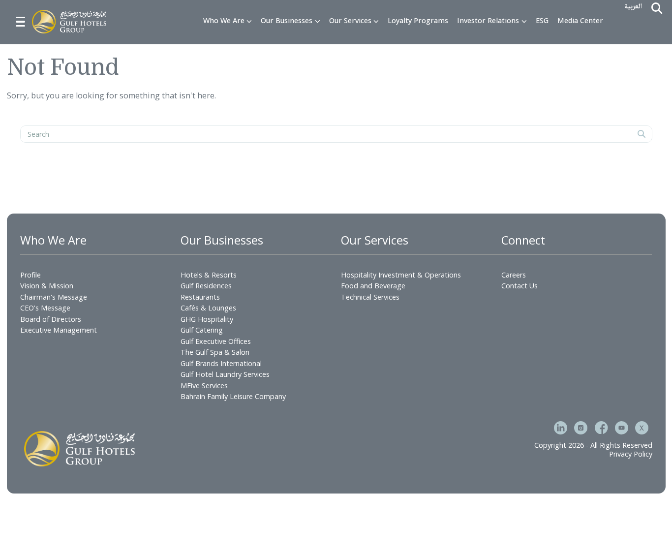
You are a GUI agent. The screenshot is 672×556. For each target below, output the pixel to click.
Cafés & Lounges (208, 307)
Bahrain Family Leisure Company (233, 396)
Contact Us (519, 285)
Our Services (350, 21)
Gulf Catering (202, 330)
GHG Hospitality (207, 319)
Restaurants (200, 297)
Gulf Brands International (221, 363)
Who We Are (223, 21)
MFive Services (204, 385)
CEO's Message (45, 307)
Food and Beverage (373, 285)
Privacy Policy (630, 454)
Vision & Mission (46, 285)
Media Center (580, 21)
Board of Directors (50, 319)
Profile (30, 274)
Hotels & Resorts (209, 274)
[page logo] (69, 21)
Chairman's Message (53, 297)
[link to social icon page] (560, 428)
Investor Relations (488, 21)
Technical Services (370, 297)
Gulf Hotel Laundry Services (225, 374)
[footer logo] (79, 448)
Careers (513, 274)
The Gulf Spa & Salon (215, 352)
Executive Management (58, 330)
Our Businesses (286, 21)
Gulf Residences (206, 285)
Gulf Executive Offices (216, 341)
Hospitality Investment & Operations (401, 274)
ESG (542, 21)
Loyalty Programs (418, 21)
